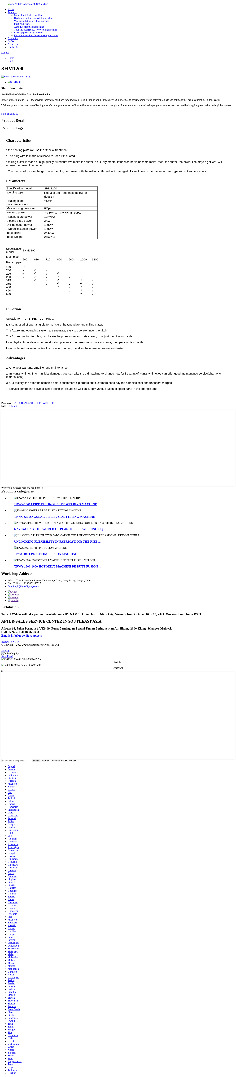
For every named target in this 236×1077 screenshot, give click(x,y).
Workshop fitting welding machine (31, 21)
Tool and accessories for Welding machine (35, 29)
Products (12, 12)
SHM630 (12, 406)
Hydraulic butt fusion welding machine (34, 18)
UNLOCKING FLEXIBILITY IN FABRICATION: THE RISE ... (57, 541)
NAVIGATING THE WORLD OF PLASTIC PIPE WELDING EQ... (59, 529)
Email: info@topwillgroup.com (21, 635)
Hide (10, 60)
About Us (13, 44)
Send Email (7, 656)
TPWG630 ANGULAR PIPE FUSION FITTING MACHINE (54, 516)
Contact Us (13, 47)
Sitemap (5, 650)
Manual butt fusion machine (28, 15)
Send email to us (9, 113)
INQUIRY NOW (10, 641)
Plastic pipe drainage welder (28, 32)
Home (11, 9)
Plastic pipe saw (22, 23)
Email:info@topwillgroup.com (23, 586)
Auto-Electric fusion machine (29, 26)
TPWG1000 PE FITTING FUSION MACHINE (45, 554)
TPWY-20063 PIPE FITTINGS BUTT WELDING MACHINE (55, 504)
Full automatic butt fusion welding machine (36, 35)
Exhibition (13, 38)
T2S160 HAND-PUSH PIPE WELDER (33, 403)
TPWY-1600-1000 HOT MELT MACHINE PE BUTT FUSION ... (57, 566)
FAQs (11, 41)
